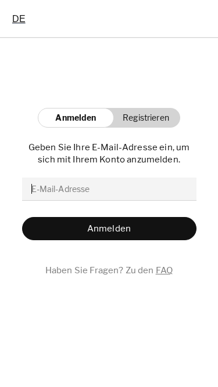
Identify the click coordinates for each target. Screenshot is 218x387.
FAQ (164, 270)
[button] (142, 118)
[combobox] (19, 18)
